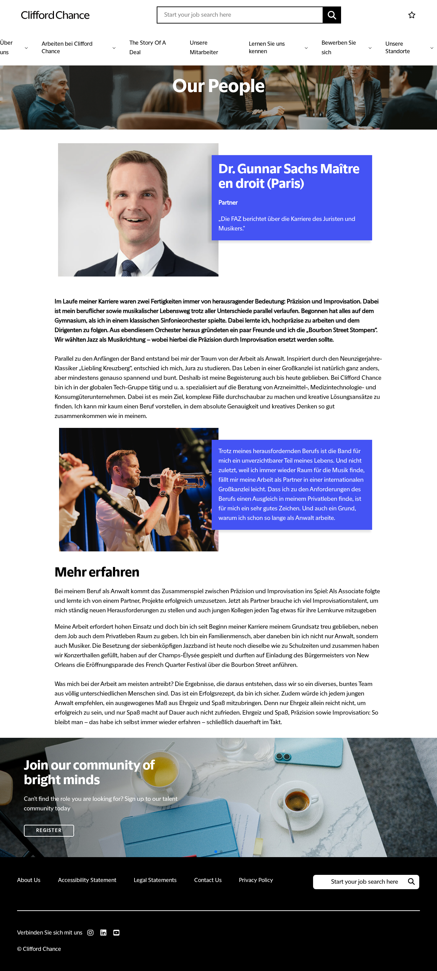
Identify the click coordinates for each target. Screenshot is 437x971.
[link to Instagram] (90, 932)
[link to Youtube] (116, 932)
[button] (332, 15)
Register (49, 830)
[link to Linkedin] (103, 932)
